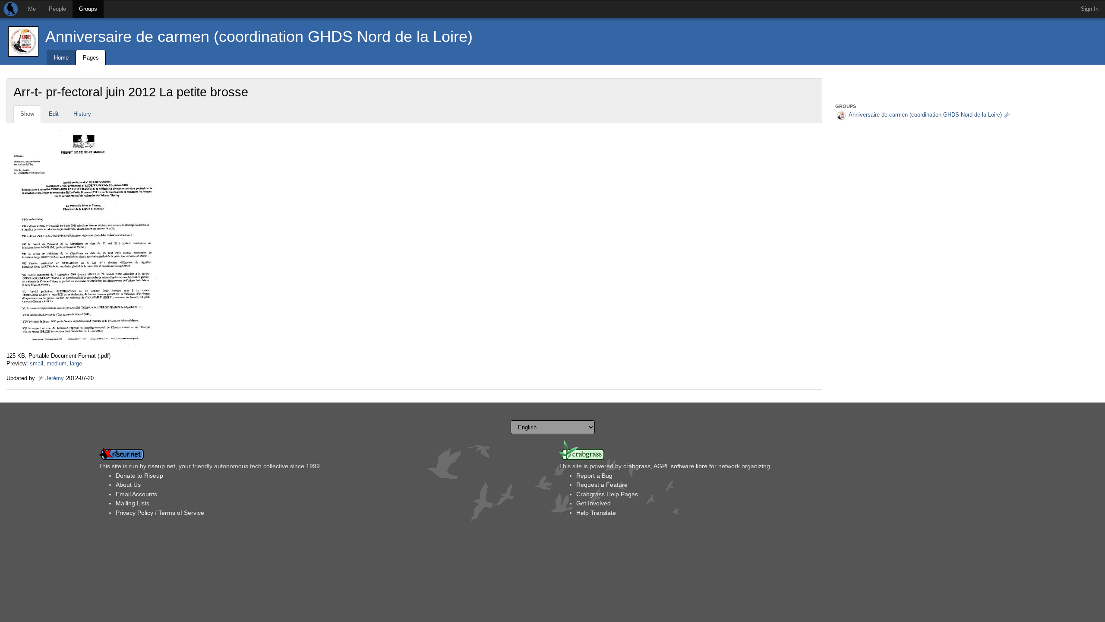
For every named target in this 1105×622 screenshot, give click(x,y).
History (82, 114)
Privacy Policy (134, 512)
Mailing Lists (132, 503)
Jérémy (54, 378)
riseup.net (161, 466)
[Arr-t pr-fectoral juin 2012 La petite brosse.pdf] (82, 237)
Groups (88, 9)
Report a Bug (594, 475)
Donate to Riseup (139, 475)
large (76, 363)
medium (56, 363)
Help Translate (596, 512)
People (57, 9)
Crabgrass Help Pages (607, 494)
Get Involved (593, 503)
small (36, 363)
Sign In (1090, 9)
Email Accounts (136, 494)
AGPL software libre (680, 466)
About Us (128, 484)
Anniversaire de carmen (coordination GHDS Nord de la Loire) (259, 36)
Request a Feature (602, 484)
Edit (54, 114)
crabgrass (636, 466)
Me (32, 9)
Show (27, 114)
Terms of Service (181, 512)
